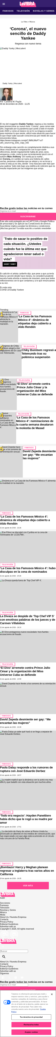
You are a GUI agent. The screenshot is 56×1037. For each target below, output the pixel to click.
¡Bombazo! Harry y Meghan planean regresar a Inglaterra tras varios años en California (27, 871)
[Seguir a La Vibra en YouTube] (22, 976)
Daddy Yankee (17, 290)
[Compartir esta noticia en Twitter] (16, 106)
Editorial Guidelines (9, 924)
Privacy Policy (6, 922)
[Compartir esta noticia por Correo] (22, 106)
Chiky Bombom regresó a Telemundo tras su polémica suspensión (39, 353)
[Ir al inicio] (28, 894)
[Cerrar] (52, 994)
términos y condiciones (39, 226)
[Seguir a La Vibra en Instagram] (16, 976)
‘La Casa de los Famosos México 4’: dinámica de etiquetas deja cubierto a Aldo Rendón (25, 520)
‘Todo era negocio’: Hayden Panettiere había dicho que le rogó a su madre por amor (26, 819)
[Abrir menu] (4, 4)
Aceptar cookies (31, 1032)
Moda (2, 915)
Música (32, 22)
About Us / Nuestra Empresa (13, 917)
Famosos (8, 11)
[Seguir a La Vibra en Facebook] (3, 976)
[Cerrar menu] (3, 947)
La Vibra (24, 22)
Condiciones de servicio (39, 224)
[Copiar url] (6, 114)
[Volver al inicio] (8, 939)
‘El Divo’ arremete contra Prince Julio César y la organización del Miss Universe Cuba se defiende (25, 671)
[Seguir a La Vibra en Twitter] (9, 976)
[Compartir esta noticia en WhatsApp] (3, 106)
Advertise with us (8, 926)
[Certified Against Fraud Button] (9, 931)
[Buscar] (4, 957)
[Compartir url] (3, 120)
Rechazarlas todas (31, 1025)
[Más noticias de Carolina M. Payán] (6, 89)
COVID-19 (5, 290)
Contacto (4, 919)
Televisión (23, 11)
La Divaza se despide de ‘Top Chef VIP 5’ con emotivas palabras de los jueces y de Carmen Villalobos (27, 619)
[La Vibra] (28, 4)
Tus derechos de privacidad (31, 1017)
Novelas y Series (43, 11)
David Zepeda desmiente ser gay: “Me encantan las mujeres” (39, 455)
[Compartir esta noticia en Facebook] (9, 106)
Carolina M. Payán (12, 101)
